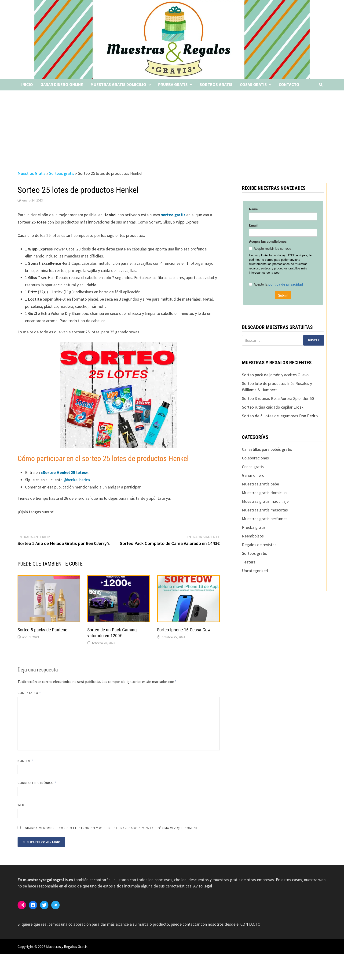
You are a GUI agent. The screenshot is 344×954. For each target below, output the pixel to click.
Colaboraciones (255, 458)
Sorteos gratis (216, 84)
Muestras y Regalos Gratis (67, 946)
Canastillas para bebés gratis (267, 449)
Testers (248, 562)
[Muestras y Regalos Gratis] (172, 39)
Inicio (27, 84)
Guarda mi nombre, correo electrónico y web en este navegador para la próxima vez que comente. (113, 828)
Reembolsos (253, 536)
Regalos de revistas (259, 544)
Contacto (289, 84)
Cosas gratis (253, 84)
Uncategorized (255, 570)
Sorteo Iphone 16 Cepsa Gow (184, 630)
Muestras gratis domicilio (118, 84)
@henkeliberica (76, 479)
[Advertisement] (172, 125)
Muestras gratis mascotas (265, 510)
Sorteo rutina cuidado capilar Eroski (273, 407)
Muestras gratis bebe (260, 484)
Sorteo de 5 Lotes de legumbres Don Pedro (280, 415)
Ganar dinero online (61, 84)
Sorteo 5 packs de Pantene (42, 630)
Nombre (26, 761)
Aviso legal (202, 886)
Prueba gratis (173, 84)
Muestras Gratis (31, 173)
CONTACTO (250, 924)
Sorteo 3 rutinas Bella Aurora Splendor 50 (278, 398)
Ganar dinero (253, 475)
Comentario (29, 693)
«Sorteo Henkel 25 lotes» (64, 472)
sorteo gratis (173, 214)
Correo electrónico (37, 783)
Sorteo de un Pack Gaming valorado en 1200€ (112, 632)
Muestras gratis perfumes (264, 518)
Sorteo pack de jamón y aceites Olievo (275, 374)
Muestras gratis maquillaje (265, 501)
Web (21, 805)
